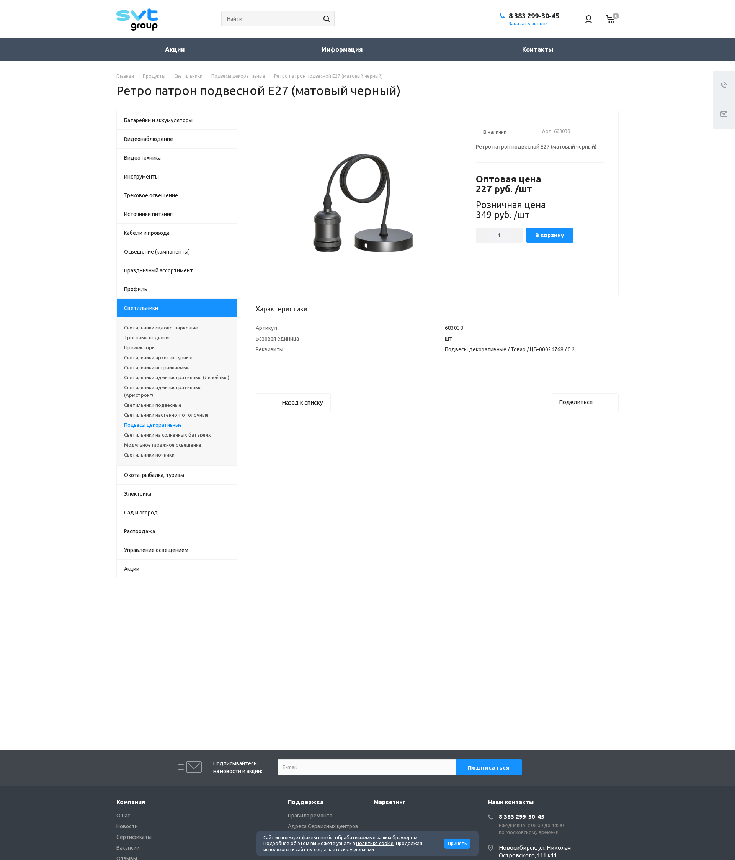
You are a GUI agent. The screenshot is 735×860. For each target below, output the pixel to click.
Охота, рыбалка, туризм (154, 475)
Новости (127, 826)
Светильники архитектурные (158, 357)
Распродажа (139, 531)
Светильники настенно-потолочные (166, 415)
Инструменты (141, 177)
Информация (343, 49)
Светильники (141, 308)
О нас (123, 815)
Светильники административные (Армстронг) (163, 391)
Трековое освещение (151, 195)
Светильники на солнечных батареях (167, 434)
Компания (130, 802)
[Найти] (325, 18)
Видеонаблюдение (148, 139)
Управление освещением (156, 550)
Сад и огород (141, 512)
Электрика (137, 494)
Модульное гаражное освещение (162, 444)
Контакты (537, 49)
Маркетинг (389, 802)
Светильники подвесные (152, 405)
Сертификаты (134, 837)
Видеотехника (142, 158)
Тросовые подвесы (147, 337)
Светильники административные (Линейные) (176, 377)
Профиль (135, 289)
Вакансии (128, 848)
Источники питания (148, 214)
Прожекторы (140, 347)
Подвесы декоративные (153, 425)
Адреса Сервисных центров (323, 826)
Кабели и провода (147, 233)
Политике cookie (375, 843)
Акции (175, 49)
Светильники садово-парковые (161, 327)
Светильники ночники (149, 454)
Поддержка (305, 802)
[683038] (362, 202)
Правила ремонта (310, 815)
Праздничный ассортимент (158, 270)
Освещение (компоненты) (157, 252)
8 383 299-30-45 (534, 16)
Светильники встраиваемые (157, 367)
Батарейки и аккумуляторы (158, 120)
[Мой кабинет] (585, 19)
